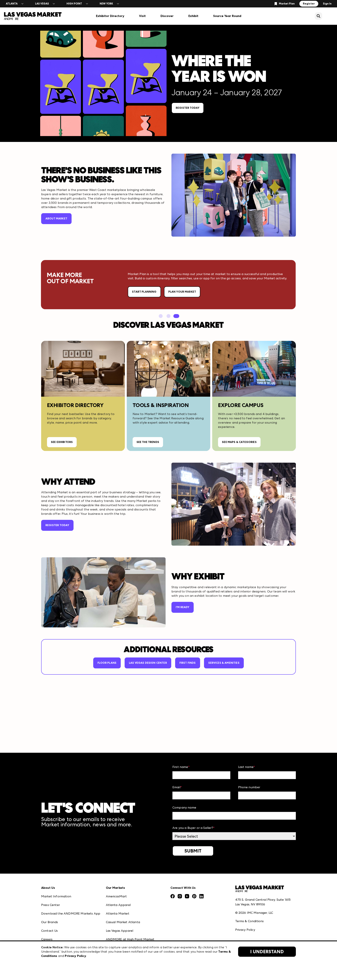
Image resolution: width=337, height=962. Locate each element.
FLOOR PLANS (107, 662)
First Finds (187, 662)
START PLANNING (144, 291)
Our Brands (49, 922)
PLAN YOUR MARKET (182, 291)
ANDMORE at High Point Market (130, 939)
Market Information (56, 896)
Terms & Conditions (249, 921)
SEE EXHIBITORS (62, 442)
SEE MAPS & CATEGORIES (239, 442)
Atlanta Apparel (118, 905)
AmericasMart (116, 896)
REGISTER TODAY (188, 108)
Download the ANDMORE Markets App (70, 913)
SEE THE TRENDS (148, 442)
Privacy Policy (245, 930)
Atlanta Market (117, 913)
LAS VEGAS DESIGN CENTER (148, 662)
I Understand (267, 952)
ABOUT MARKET (56, 218)
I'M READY (182, 607)
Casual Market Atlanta (123, 922)
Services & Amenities (223, 662)
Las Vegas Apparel (119, 931)
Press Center (50, 905)
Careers (46, 939)
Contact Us (49, 931)
